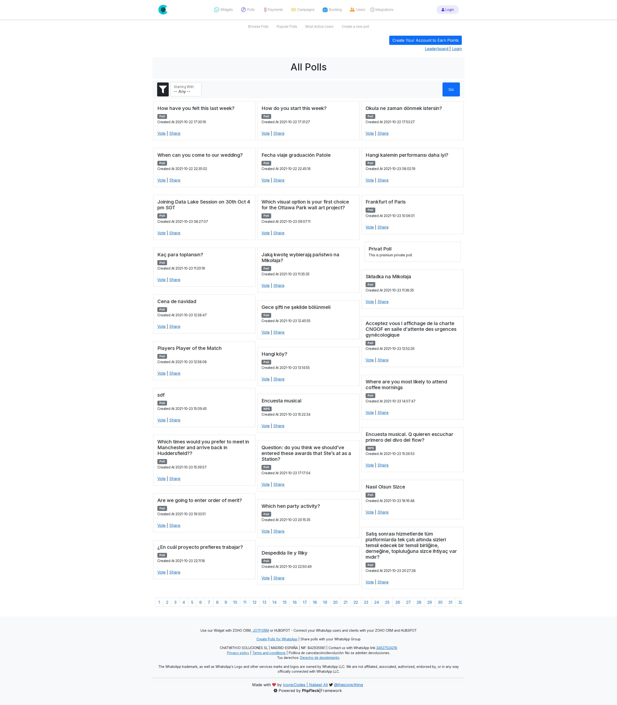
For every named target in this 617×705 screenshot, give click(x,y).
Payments (275, 10)
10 (235, 602)
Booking (335, 10)
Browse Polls (258, 26)
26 (398, 602)
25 (387, 602)
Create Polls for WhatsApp (276, 639)
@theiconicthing (348, 684)
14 (274, 602)
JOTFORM (261, 630)
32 (460, 602)
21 (346, 602)
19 (325, 602)
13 (264, 602)
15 (285, 602)
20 (335, 602)
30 (440, 602)
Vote (161, 133)
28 (419, 602)
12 (254, 602)
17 (305, 602)
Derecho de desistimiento (319, 658)
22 (356, 602)
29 (429, 602)
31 (450, 602)
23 (366, 602)
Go (451, 89)
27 (408, 602)
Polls (251, 10)
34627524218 (386, 648)
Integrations (385, 10)
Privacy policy (238, 653)
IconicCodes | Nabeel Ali (305, 684)
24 (376, 602)
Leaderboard (437, 48)
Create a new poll (355, 26)
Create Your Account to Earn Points (425, 40)
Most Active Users (319, 26)
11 (245, 602)
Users (360, 10)
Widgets (227, 10)
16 (295, 602)
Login (449, 10)
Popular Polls (287, 26)
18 (315, 602)
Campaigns (306, 10)
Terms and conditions (269, 653)
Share (174, 133)
